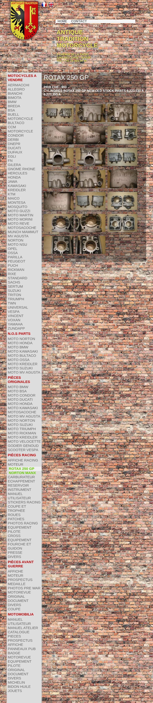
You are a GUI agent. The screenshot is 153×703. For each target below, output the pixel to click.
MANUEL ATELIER (23, 628)
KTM (11, 194)
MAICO (14, 198)
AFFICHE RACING (23, 460)
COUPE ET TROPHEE (17, 508)
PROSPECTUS (20, 580)
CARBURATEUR (21, 477)
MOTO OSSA (18, 360)
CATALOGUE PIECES (18, 634)
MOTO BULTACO (22, 356)
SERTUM (15, 286)
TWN (12, 303)
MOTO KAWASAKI (23, 351)
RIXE (12, 274)
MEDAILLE (17, 584)
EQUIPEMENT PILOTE (19, 529)
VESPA (14, 312)
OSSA (13, 253)
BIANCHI (15, 93)
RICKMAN (16, 270)
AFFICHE (15, 571)
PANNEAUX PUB (22, 649)
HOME (62, 21)
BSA (11, 110)
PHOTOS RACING (23, 523)
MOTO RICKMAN (22, 433)
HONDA (14, 177)
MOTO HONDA (20, 343)
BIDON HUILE (19, 687)
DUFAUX (15, 152)
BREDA (14, 106)
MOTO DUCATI (20, 400)
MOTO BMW (18, 347)
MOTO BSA (17, 391)
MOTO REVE (18, 224)
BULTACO (16, 123)
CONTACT (79, 21)
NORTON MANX (22, 473)
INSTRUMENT (19, 490)
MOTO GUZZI (19, 211)
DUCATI (14, 148)
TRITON (14, 295)
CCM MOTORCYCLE (20, 129)
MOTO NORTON (21, 339)
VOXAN (14, 320)
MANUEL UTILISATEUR (19, 496)
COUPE (14, 609)
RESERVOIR (18, 485)
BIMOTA (14, 98)
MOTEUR (15, 464)
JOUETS (15, 691)
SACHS (14, 282)
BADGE (14, 653)
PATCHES (16, 519)
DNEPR (14, 144)
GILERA (14, 165)
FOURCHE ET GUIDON (19, 546)
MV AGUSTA (18, 236)
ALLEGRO (16, 89)
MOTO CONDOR (21, 395)
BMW (12, 102)
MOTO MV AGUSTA (24, 372)
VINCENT (16, 316)
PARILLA (15, 257)
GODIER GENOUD (23, 446)
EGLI (12, 156)
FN (10, 161)
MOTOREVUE (19, 592)
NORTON (15, 240)
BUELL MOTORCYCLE (20, 116)
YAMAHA (15, 324)
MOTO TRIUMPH (22, 429)
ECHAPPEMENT (21, 481)
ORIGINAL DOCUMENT (18, 599)
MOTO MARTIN (20, 215)
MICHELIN (16, 682)
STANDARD (17, 278)
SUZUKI (14, 291)
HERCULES (17, 173)
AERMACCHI (18, 85)
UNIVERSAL (18, 307)
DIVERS (14, 557)
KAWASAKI (17, 186)
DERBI (13, 140)
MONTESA (17, 203)
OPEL (12, 249)
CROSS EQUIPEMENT (19, 538)
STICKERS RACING (24, 502)
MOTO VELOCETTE (24, 441)
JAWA (12, 182)
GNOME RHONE (21, 169)
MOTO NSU (17, 245)
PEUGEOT (16, 261)
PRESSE (15, 553)
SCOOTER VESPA (23, 450)
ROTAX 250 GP (21, 469)
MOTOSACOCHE (22, 228)
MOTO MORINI (20, 219)
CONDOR (16, 135)
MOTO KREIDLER (22, 364)
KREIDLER (17, 190)
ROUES (14, 515)
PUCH (13, 265)
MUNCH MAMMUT (23, 232)
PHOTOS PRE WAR (24, 588)
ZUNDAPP (16, 328)
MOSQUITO (17, 207)
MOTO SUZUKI (20, 368)
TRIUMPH (16, 299)
